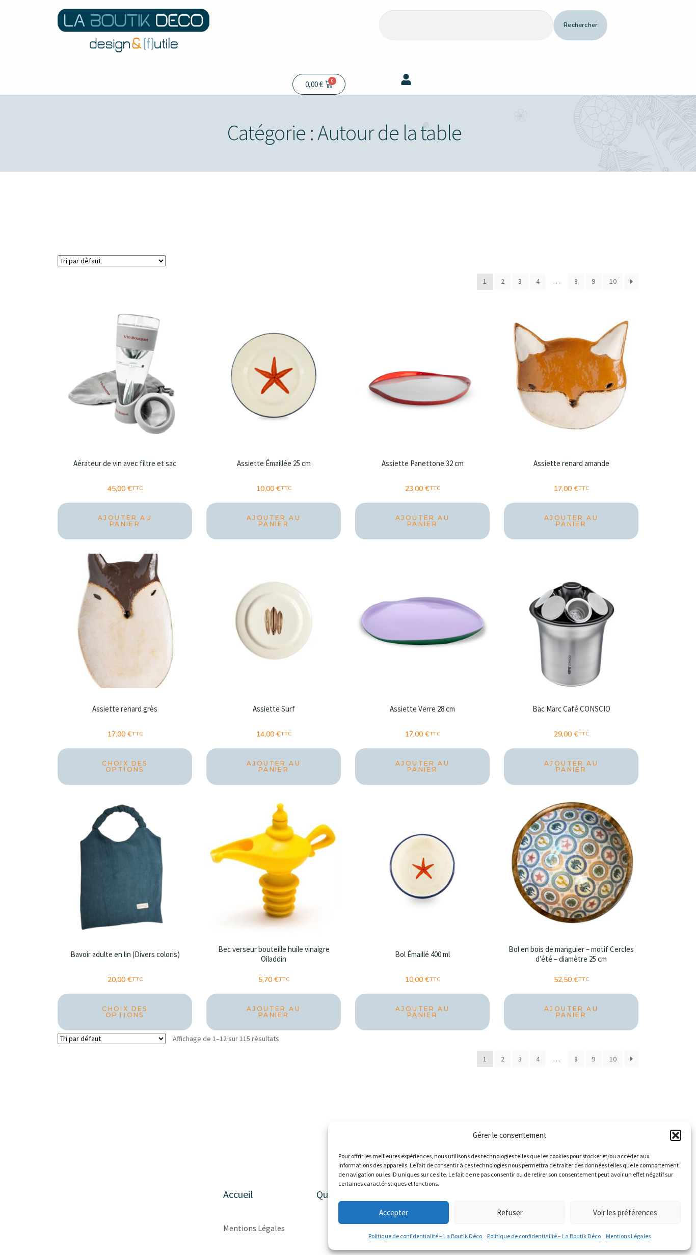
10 (613, 281)
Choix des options (125, 766)
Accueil (238, 1194)
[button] (676, 1135)
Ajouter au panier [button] (125, 521)
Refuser (510, 1212)
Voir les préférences (625, 1212)
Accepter (393, 1212)
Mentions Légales (628, 1236)
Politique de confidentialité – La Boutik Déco (425, 1236)
